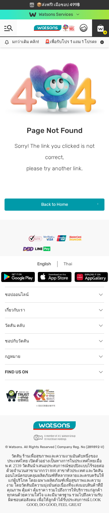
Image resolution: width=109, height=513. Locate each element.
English (44, 264)
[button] (100, 27)
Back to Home (54, 204)
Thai (68, 264)
